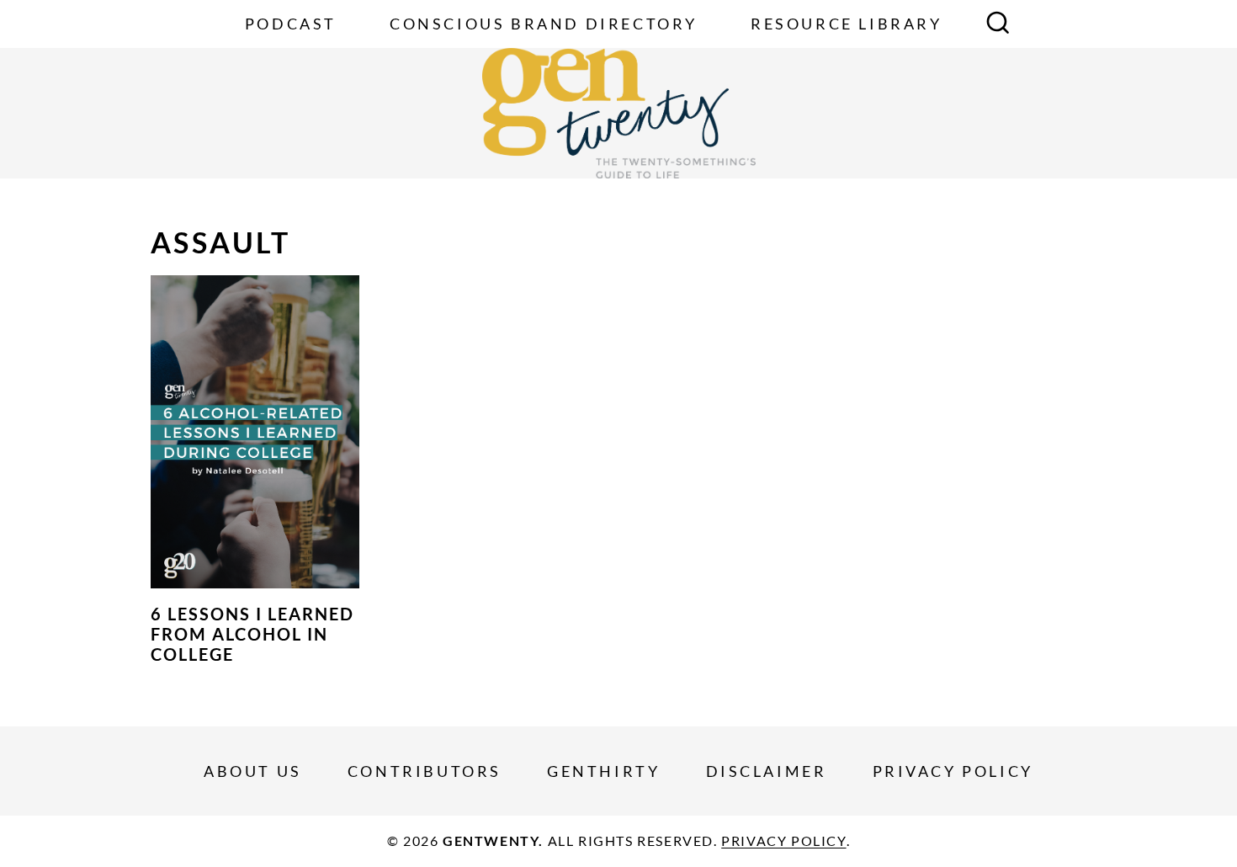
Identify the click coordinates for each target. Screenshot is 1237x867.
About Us (253, 771)
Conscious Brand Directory (544, 23)
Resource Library (846, 23)
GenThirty (603, 771)
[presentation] (255, 431)
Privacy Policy (953, 771)
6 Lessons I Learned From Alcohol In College (252, 634)
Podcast (291, 23)
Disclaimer (766, 771)
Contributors (425, 771)
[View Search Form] (998, 24)
